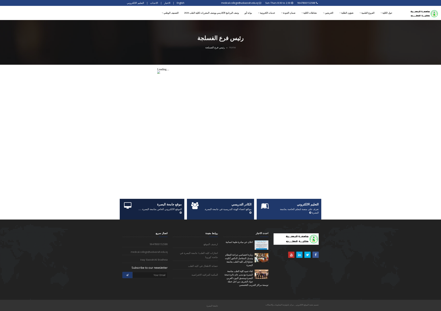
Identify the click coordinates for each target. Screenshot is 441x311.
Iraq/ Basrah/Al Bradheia (154, 259)
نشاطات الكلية (310, 13)
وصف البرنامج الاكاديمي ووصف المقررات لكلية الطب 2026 (211, 13)
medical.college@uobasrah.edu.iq (239, 2)
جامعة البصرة (212, 305)
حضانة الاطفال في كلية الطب (203, 266)
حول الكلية (387, 13)
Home (232, 47)
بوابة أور (248, 13)
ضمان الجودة (289, 13)
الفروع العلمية (368, 13)
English (180, 2)
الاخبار (167, 2)
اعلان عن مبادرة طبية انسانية (239, 242)
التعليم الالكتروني (135, 2)
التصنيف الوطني (171, 13)
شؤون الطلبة (347, 13)
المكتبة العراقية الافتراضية (205, 274)
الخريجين (328, 13)
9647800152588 (306, 2)
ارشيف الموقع (211, 244)
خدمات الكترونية (267, 13)
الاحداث (154, 2)
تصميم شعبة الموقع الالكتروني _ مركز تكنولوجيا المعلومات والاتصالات (292, 304)
